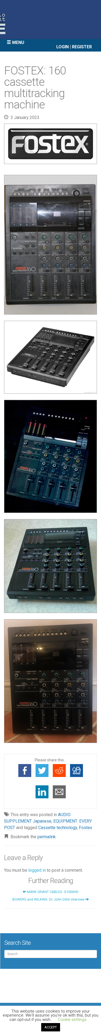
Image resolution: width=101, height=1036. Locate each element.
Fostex (85, 827)
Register (82, 46)
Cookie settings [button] (72, 1019)
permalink (46, 836)
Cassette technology (57, 827)
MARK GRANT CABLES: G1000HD (52, 892)
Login (62, 46)
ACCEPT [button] (50, 1027)
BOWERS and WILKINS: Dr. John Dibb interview (48, 899)
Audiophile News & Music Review (50, 19)
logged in (37, 870)
